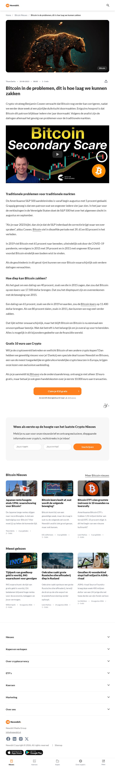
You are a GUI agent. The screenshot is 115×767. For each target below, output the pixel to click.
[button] (57, 154)
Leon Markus (82, 535)
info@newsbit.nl (13, 732)
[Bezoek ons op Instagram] (20, 738)
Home (8, 15)
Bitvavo (34, 374)
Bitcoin (37, 229)
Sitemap (58, 745)
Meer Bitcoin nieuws (97, 475)
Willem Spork (11, 605)
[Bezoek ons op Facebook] (8, 738)
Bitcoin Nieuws (21, 15)
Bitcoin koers (88, 304)
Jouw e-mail (52, 446)
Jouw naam (22, 446)
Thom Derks (11, 81)
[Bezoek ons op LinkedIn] (14, 738)
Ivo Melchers (82, 601)
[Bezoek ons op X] (27, 738)
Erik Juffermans (47, 535)
